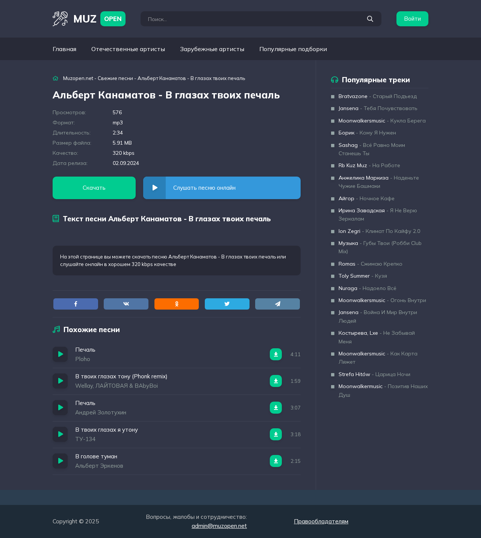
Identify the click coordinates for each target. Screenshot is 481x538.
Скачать (94, 187)
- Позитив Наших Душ (383, 390)
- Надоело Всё (367, 288)
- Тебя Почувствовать (378, 108)
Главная (64, 49)
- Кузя (363, 275)
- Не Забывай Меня (377, 337)
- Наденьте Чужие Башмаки (379, 181)
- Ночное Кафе (367, 198)
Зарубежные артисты (212, 49)
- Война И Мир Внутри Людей (378, 316)
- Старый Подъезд (378, 96)
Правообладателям (321, 521)
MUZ (97, 18)
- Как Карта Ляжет (378, 357)
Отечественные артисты (128, 49)
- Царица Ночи (374, 374)
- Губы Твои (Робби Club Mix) (380, 247)
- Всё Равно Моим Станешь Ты (372, 149)
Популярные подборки (293, 49)
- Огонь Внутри (382, 300)
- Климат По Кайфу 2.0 (379, 231)
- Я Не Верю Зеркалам (378, 214)
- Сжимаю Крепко (370, 263)
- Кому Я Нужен (367, 132)
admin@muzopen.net (219, 525)
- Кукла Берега (382, 120)
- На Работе (369, 165)
